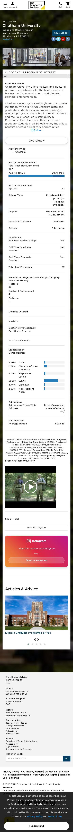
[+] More (36, 130)
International (12, 728)
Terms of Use (55, 816)
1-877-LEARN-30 (14, 680)
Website (7, 39)
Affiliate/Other (13, 733)
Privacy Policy (34, 816)
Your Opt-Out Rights (45, 774)
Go (66, 758)
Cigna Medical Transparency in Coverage (19, 748)
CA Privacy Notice (32, 771)
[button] (28, 644)
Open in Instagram (36, 560)
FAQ (8, 683)
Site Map (14, 778)
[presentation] (35, 639)
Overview (36, 140)
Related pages (35, 527)
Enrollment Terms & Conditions (21, 741)
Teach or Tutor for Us (16, 723)
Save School (61, 33)
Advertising (11, 731)
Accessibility (12, 744)
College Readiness (15, 725)
